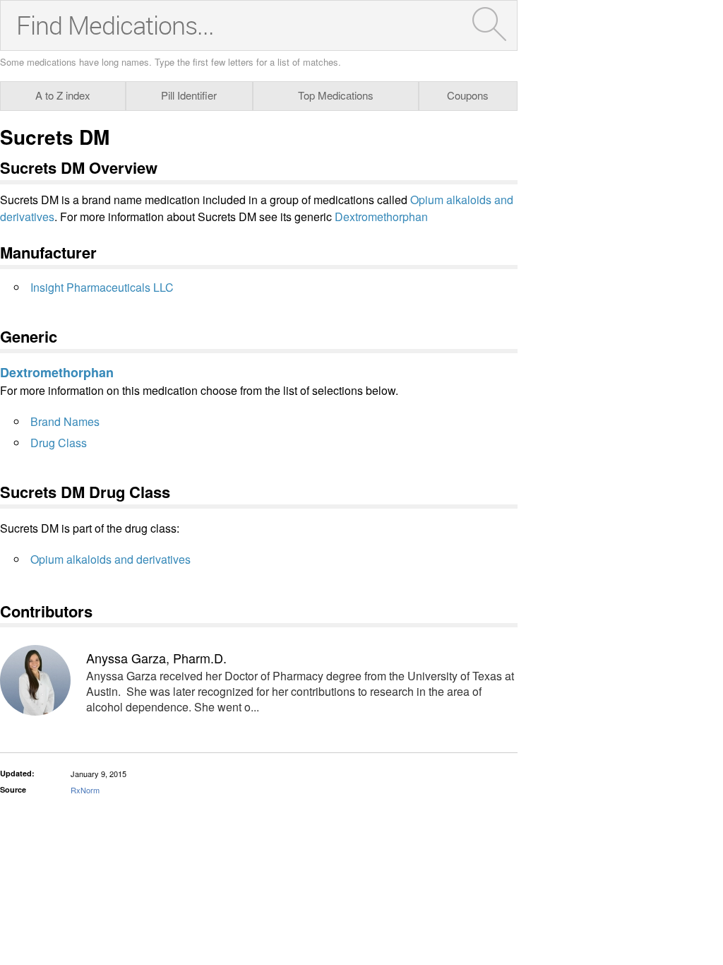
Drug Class (58, 442)
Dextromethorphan (381, 216)
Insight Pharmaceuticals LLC (102, 287)
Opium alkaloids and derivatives (110, 559)
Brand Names (65, 421)
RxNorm (85, 789)
